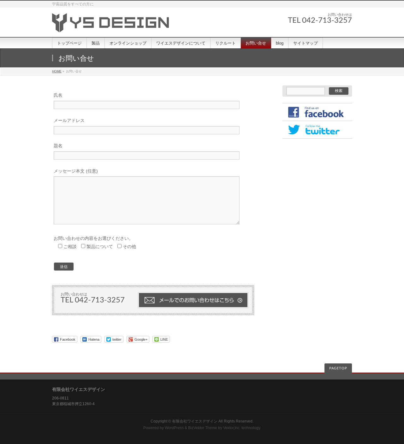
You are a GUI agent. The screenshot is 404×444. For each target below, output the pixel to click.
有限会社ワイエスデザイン (194, 421)
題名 (58, 145)
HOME (57, 71)
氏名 (58, 95)
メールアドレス (69, 120)
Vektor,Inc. (232, 428)
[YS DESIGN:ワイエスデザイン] (110, 25)
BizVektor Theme (202, 428)
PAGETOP (338, 368)
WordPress (174, 428)
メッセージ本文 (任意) (76, 170)
